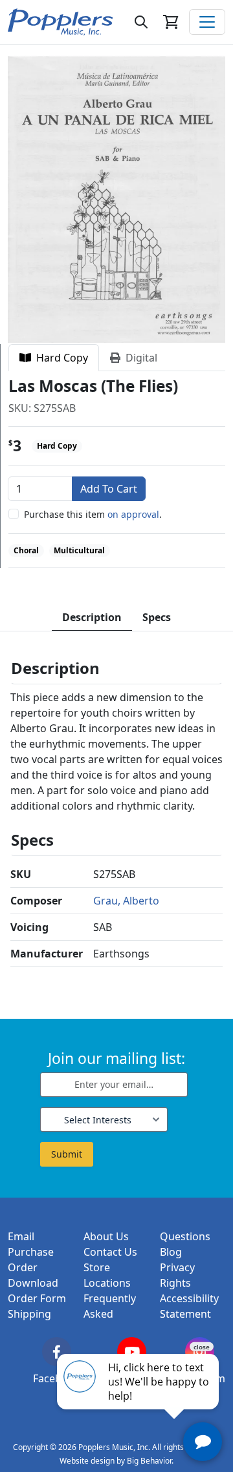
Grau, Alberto (126, 901)
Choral (26, 550)
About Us (106, 1236)
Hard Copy (59, 358)
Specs (156, 617)
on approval (133, 514)
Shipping (29, 1314)
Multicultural (79, 550)
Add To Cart (108, 489)
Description (92, 617)
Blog (171, 1252)
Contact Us (110, 1252)
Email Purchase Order (31, 1251)
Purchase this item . (93, 514)
